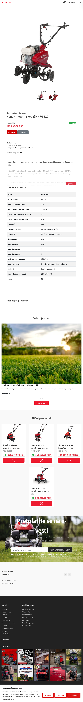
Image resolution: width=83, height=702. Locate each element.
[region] (41, 693)
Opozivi (4, 631)
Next (78, 53)
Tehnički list (23, 132)
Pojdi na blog (41, 403)
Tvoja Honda (6, 620)
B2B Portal (5, 634)
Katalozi (4, 615)
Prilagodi (48, 695)
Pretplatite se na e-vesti (60, 550)
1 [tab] (41, 105)
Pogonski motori (7, 628)
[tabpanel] (41, 95)
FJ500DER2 (34, 494)
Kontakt (4, 626)
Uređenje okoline (28, 609)
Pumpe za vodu (27, 617)
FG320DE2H (19, 145)
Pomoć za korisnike (8, 623)
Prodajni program (8, 612)
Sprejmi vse (74, 695)
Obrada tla (22, 113)
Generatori (26, 620)
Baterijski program (28, 623)
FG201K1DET (35, 451)
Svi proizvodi (26, 626)
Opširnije (70, 184)
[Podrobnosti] (13, 460)
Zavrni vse (60, 695)
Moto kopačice (12, 113)
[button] (40, 398)
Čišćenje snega (27, 615)
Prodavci (4, 617)
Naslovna (5, 609)
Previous (5, 53)
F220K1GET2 (62, 451)
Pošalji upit (12, 132)
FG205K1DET (7, 451)
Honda (13, 143)
